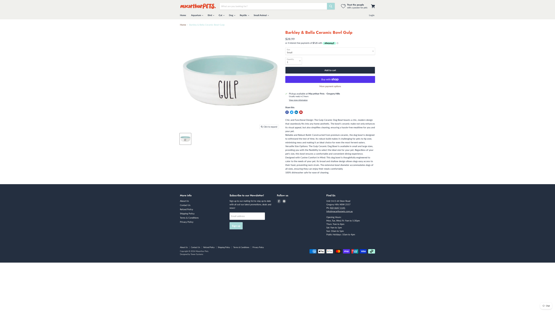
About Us (184, 201)
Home (183, 15)
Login (371, 15)
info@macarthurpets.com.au (339, 211)
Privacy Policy (186, 222)
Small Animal (260, 15)
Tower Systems (197, 254)
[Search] (331, 6)
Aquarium (196, 15)
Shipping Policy (187, 213)
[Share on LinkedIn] (296, 112)
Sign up (236, 225)
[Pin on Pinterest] (301, 112)
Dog (231, 15)
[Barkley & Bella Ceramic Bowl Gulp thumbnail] (185, 139)
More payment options (330, 86)
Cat (221, 15)
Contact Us (185, 205)
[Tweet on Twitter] (291, 112)
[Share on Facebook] (287, 112)
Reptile (244, 15)
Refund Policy (186, 209)
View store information (298, 100)
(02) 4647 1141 (337, 208)
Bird (210, 15)
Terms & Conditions (189, 217)
